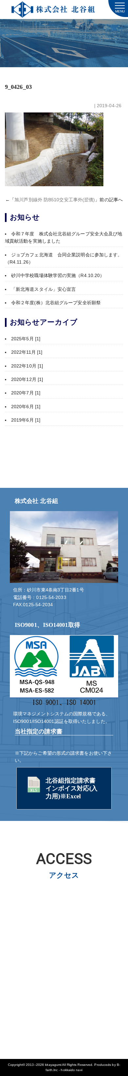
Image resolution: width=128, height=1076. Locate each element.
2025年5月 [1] (25, 338)
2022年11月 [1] (26, 352)
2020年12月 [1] (27, 379)
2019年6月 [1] (25, 420)
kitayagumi (53, 1064)
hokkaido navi (71, 1070)
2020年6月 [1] (25, 406)
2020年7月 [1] (25, 392)
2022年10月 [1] (27, 366)
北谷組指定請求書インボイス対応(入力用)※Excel (72, 788)
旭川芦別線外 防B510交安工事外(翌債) (54, 199)
